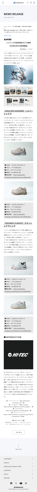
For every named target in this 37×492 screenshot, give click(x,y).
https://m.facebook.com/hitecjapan (17, 410)
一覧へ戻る (18, 432)
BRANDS (6, 463)
